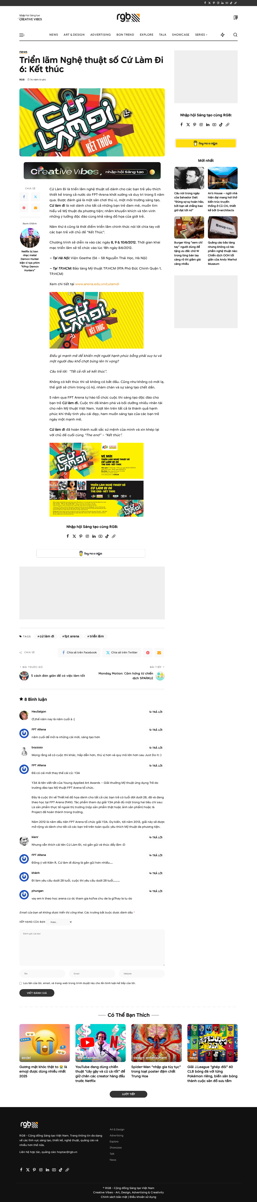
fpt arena (72, 636)
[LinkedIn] (222, 3)
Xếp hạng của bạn (32, 921)
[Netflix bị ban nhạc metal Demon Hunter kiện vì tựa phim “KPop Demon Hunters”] (30, 238)
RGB (21, 79)
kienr (35, 837)
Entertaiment (88, 1058)
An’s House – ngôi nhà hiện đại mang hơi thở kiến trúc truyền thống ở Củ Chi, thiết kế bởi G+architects (222, 202)
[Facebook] (205, 3)
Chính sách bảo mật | (115, 1197)
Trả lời (157, 712)
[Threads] (235, 3)
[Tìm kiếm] (235, 35)
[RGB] (128, 17)
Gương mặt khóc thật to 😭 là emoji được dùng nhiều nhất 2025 (43, 1071)
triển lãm (97, 636)
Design (139, 1058)
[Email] (35, 207)
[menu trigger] (23, 35)
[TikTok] (231, 3)
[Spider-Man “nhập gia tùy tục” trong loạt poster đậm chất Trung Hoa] (156, 1043)
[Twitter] (209, 3)
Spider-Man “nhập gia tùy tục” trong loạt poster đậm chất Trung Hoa (156, 1071)
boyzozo (37, 747)
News (23, 52)
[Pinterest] (214, 3)
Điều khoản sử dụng (143, 1197)
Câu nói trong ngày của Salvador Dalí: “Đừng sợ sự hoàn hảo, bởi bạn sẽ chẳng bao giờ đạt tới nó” (189, 202)
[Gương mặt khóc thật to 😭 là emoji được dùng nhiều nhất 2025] (44, 1043)
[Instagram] (218, 3)
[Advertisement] (92, 593)
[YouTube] (227, 3)
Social (26, 1058)
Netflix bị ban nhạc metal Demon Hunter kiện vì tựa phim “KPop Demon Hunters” (30, 261)
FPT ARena (39, 729)
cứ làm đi (47, 636)
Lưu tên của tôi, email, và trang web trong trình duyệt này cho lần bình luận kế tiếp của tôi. (79, 983)
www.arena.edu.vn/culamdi (97, 284)
